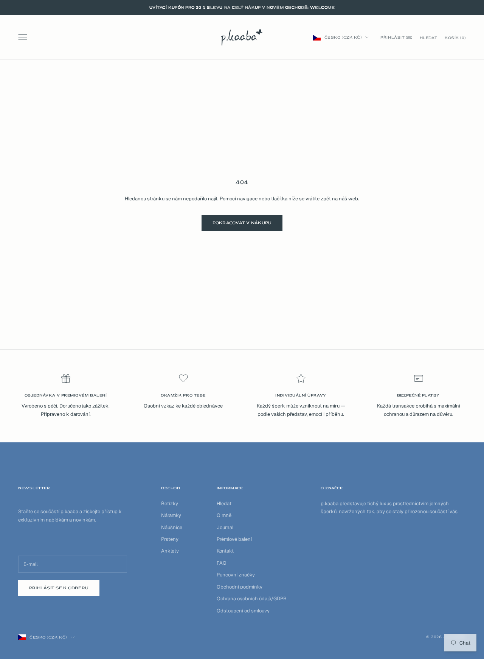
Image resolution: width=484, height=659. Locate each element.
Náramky (171, 515)
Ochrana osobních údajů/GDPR (252, 598)
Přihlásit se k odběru (58, 588)
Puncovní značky (236, 575)
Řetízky (169, 503)
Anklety (170, 551)
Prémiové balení (234, 539)
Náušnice (171, 527)
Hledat (224, 503)
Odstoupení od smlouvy (243, 610)
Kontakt (225, 551)
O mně (224, 515)
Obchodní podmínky (239, 587)
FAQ (221, 563)
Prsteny (169, 539)
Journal (225, 527)
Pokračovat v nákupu (242, 223)
